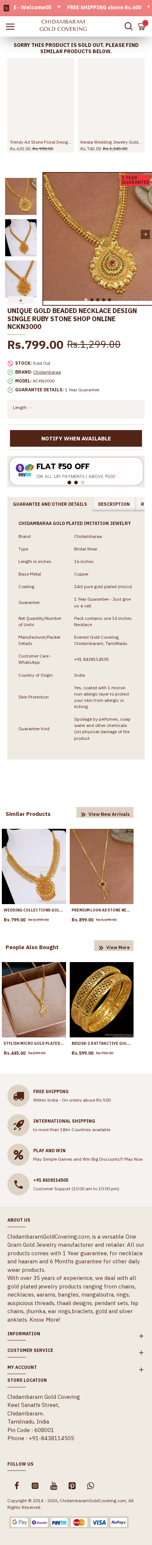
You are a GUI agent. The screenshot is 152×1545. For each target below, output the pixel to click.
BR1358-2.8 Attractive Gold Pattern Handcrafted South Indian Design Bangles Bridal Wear (102, 1043)
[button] (49, 234)
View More (118, 947)
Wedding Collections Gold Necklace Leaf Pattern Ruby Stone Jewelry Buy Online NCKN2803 (34, 910)
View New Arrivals (109, 814)
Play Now (133, 1159)
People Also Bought (32, 947)
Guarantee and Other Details (50, 504)
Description (114, 504)
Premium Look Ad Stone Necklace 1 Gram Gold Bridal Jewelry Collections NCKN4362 (102, 910)
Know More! (45, 1319)
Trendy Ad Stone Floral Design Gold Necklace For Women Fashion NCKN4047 (41, 142)
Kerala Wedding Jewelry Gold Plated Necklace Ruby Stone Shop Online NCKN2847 (111, 142)
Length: (20, 407)
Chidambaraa (47, 372)
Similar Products (28, 813)
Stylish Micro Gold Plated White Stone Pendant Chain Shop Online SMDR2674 (34, 1043)
